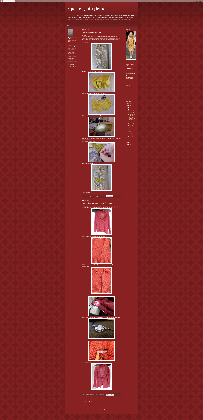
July (129, 127)
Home (68, 25)
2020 (128, 103)
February (130, 135)
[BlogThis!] (108, 196)
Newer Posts (85, 399)
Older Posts (118, 399)
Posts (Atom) (90, 401)
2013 (128, 144)
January (130, 136)
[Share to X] (109, 196)
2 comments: (101, 196)
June (129, 129)
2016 (128, 139)
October (130, 122)
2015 (128, 141)
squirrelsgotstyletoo (86, 8)
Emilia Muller (128, 65)
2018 (128, 107)
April (129, 133)
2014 (128, 142)
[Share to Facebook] (111, 196)
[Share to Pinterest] (112, 196)
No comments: (102, 394)
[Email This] (106, 196)
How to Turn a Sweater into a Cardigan (97, 203)
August (129, 125)
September (130, 123)
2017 (128, 109)
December (130, 110)
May (129, 131)
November (130, 112)
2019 (128, 105)
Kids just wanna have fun (91, 32)
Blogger (107, 409)
